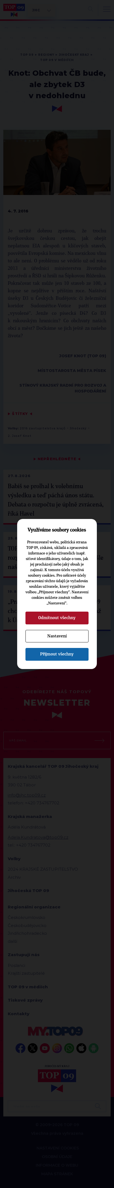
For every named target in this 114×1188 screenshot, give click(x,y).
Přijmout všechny (57, 654)
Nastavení (57, 636)
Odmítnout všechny (57, 617)
